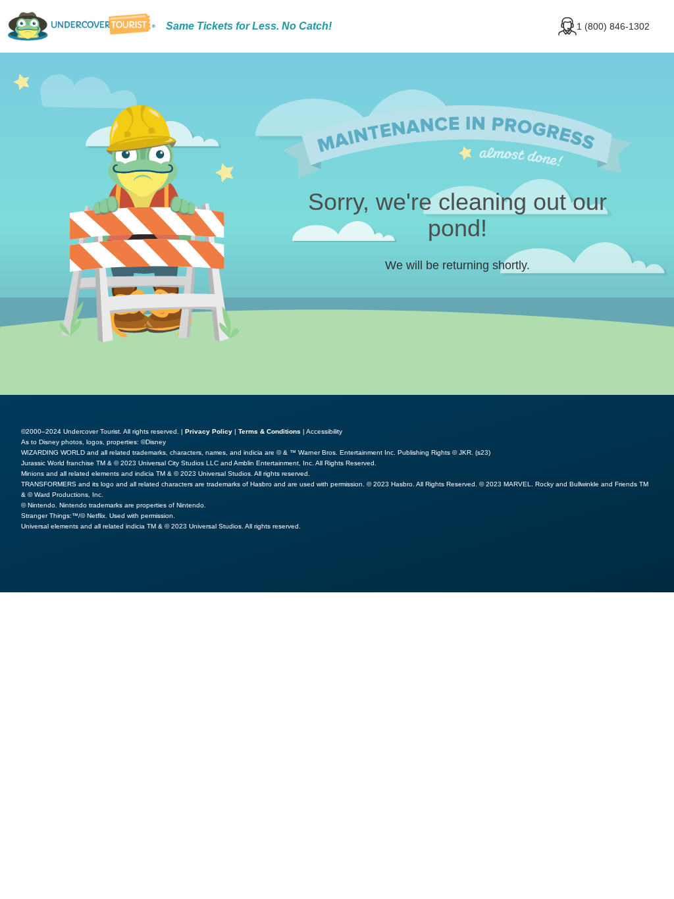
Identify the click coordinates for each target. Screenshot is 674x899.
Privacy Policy (208, 431)
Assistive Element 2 (187, 567)
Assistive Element (61, 567)
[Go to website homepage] (81, 26)
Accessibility (324, 431)
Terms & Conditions (269, 431)
